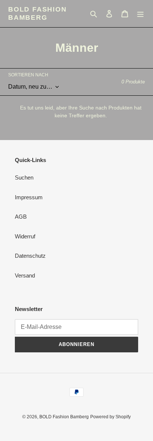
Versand (25, 275)
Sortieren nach (28, 74)
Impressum (29, 197)
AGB (21, 216)
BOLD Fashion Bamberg (37, 13)
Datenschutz (30, 256)
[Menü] (140, 14)
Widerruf (25, 236)
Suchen (24, 177)
